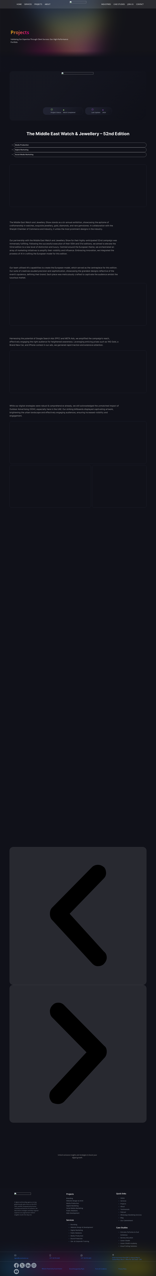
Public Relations (72, 1211)
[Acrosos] (78, 554)
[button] (78, 916)
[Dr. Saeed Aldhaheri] (78, 820)
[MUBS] (78, 608)
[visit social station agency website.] (78, 4)
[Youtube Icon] (16, 1271)
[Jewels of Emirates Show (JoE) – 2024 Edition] (78, 661)
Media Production (72, 1203)
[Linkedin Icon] (28, 1265)
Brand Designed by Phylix (76, 1269)
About (47, 4)
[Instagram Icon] (34, 1265)
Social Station (58, 1269)
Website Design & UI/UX (74, 1201)
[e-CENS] (78, 714)
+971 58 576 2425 (54, 1258)
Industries (106, 4)
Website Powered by (48, 1269)
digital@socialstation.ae (21, 1258)
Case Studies (119, 4)
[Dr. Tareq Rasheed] (78, 767)
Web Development (72, 1213)
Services (28, 4)
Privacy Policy (122, 1269)
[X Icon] (22, 1265)
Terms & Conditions (101, 1269)
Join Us (130, 4)
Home (19, 4)
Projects (38, 4)
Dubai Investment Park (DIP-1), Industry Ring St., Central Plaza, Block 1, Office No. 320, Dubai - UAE (127, 1258)
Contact (140, 4)
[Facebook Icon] (16, 1265)
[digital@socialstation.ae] (15, 1255)
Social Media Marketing (74, 1208)
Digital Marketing (72, 1206)
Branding (69, 1198)
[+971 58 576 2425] (50, 1255)
